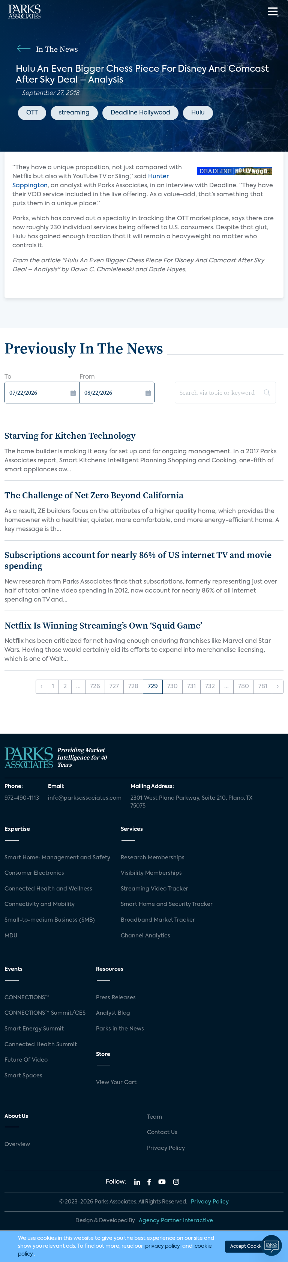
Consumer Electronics (34, 873)
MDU (10, 936)
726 (95, 687)
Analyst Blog (113, 1013)
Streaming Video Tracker (154, 889)
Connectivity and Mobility (39, 904)
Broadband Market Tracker (158, 920)
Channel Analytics (145, 936)
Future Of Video (26, 1060)
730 (172, 687)
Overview (17, 1144)
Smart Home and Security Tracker (167, 904)
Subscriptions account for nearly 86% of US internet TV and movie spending (138, 560)
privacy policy (162, 1246)
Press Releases (116, 997)
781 (262, 687)
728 (133, 687)
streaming (74, 113)
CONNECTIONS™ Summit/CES (45, 1013)
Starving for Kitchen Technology (70, 435)
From (87, 377)
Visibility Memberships (151, 873)
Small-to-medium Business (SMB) (49, 920)
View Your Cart (116, 1082)
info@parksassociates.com (85, 798)
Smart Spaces (23, 1075)
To (7, 377)
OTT (32, 113)
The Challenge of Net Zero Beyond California (93, 495)
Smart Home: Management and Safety (57, 857)
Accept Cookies (247, 1246)
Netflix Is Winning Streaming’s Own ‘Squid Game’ (103, 625)
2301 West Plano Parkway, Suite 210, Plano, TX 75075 (191, 802)
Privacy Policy (166, 1148)
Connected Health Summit (40, 1044)
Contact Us (162, 1132)
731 (191, 687)
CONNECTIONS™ (27, 997)
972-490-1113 (21, 798)
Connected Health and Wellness (48, 889)
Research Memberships (152, 857)
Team (154, 1117)
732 (210, 687)
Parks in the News (120, 1029)
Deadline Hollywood (140, 113)
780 (243, 687)
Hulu (198, 113)
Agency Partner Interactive (176, 1220)
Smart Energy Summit (34, 1029)
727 (114, 687)
